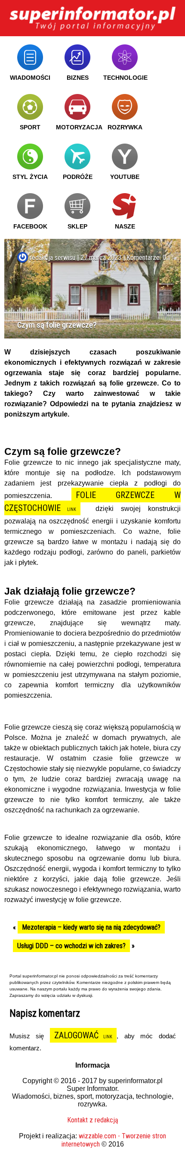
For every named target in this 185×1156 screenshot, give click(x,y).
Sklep (77, 226)
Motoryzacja (79, 127)
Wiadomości (30, 77)
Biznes (78, 77)
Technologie (125, 77)
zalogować (76, 1035)
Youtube (124, 176)
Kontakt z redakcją (92, 1120)
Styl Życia (30, 176)
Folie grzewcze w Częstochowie (92, 501)
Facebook (30, 226)
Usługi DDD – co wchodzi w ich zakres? (71, 946)
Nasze (125, 226)
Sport (30, 127)
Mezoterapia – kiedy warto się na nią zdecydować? (91, 927)
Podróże (77, 176)
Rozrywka (125, 127)
